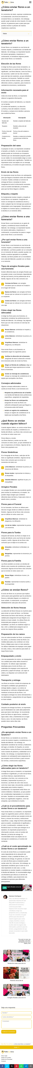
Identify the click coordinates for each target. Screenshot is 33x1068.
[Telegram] (26, 1066)
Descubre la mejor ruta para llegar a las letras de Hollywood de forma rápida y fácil (24, 941)
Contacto (3, 1061)
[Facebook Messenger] (7, 1066)
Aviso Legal (4, 1055)
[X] (11, 1066)
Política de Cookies (6, 1057)
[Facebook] (2, 1066)
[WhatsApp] (21, 1066)
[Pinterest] (16, 1066)
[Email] (30, 1066)
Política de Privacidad (6, 1059)
